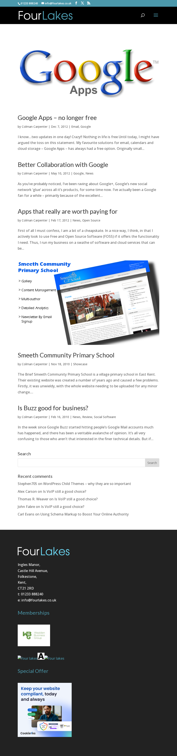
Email (75, 126)
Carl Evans (26, 514)
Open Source (91, 220)
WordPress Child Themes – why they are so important (87, 483)
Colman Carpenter (34, 126)
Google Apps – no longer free (57, 117)
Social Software (105, 417)
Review (87, 417)
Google (86, 126)
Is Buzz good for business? (53, 408)
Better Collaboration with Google (63, 164)
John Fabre (26, 506)
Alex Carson (27, 491)
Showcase (80, 364)
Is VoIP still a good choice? (64, 491)
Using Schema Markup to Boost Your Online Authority (84, 514)
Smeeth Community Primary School (66, 355)
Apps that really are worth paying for (68, 211)
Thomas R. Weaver (33, 499)
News (89, 173)
